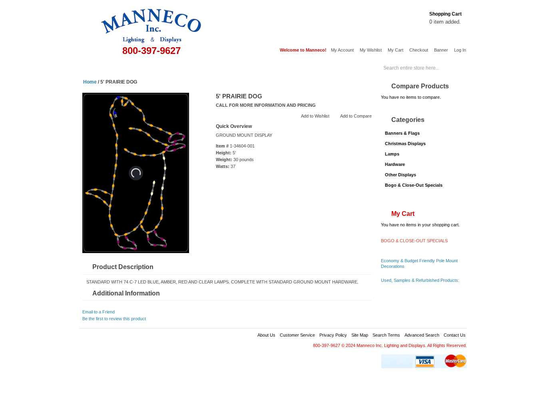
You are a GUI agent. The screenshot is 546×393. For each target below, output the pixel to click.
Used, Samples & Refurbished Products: (420, 280)
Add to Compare (356, 116)
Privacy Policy (333, 335)
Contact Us (455, 335)
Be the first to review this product (114, 318)
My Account (342, 50)
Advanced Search (422, 335)
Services (326, 67)
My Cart (395, 50)
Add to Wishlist (315, 116)
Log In (460, 50)
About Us (266, 335)
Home (91, 67)
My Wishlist (371, 50)
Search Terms (386, 335)
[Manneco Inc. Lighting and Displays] (156, 21)
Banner (441, 50)
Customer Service (297, 335)
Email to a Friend (98, 311)
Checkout (418, 50)
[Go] (458, 65)
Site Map (359, 335)
